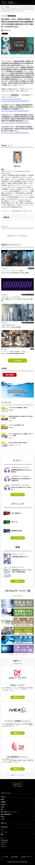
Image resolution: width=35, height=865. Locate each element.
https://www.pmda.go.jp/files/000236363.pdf (15, 123)
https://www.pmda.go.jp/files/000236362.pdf (15, 111)
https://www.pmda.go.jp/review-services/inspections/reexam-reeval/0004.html (15, 100)
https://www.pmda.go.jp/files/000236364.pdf (15, 133)
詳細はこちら (17, 697)
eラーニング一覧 (17, 538)
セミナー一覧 (17, 494)
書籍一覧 (17, 581)
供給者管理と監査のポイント (20, 557)
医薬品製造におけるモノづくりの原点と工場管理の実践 (22, 571)
